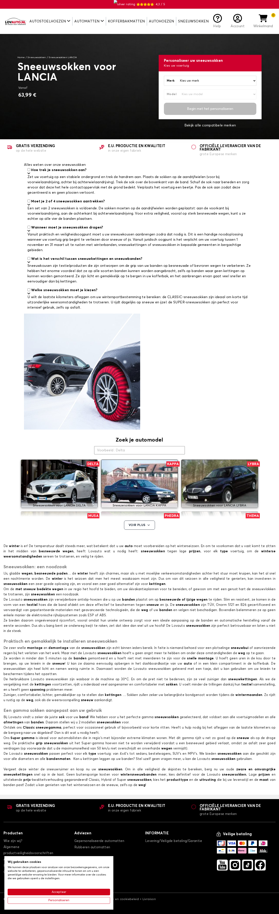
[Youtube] (222, 865)
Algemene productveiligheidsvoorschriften (28, 850)
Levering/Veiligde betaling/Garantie (173, 841)
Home (21, 57)
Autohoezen (161, 21)
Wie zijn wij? (12, 841)
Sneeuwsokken (193, 21)
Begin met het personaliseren (210, 109)
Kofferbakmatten (126, 21)
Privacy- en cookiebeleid (120, 899)
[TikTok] (247, 865)
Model (172, 94)
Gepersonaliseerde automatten (99, 841)
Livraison (149, 899)
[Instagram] (235, 865)
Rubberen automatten (92, 847)
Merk (171, 80)
